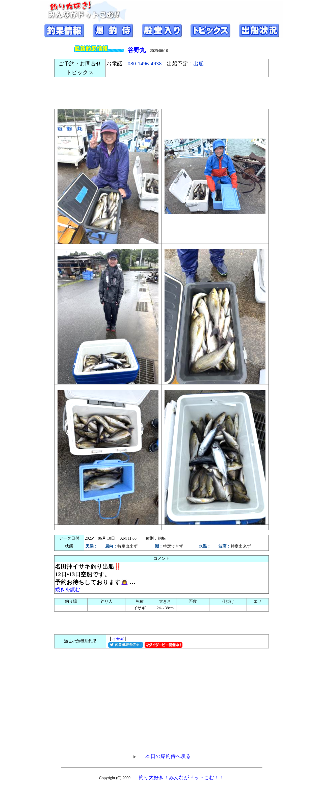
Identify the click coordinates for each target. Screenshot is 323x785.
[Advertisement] (161, 93)
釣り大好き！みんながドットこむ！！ (181, 777)
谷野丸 (137, 50)
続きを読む (67, 589)
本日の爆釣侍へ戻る (168, 756)
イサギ (118, 639)
